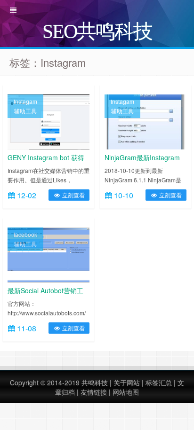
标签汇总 (159, 382)
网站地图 (126, 392)
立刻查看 (73, 195)
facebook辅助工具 (25, 239)
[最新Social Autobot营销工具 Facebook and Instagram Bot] (48, 253)
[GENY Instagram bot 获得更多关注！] (48, 120)
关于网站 (126, 382)
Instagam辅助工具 (25, 106)
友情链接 (94, 392)
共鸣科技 (94, 382)
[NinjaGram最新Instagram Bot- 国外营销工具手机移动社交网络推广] (145, 120)
